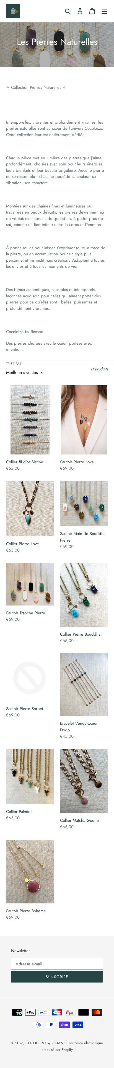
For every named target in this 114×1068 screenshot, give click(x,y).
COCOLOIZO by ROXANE (45, 1043)
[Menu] (104, 11)
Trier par (13, 363)
